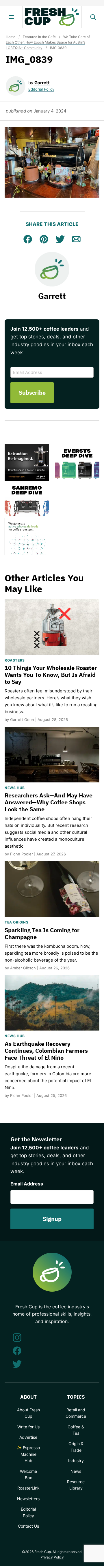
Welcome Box (28, 1474)
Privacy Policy (52, 1557)
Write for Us (28, 1426)
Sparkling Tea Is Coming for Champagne (42, 933)
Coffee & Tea (76, 1430)
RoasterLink (28, 1488)
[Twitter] (17, 1364)
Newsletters (28, 1498)
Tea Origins (17, 922)
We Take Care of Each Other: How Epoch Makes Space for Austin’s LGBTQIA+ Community (48, 42)
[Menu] (11, 17)
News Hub (15, 788)
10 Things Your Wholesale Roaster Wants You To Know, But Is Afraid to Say (51, 674)
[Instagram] (17, 1337)
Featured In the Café (39, 37)
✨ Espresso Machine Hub (28, 1454)
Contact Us (28, 1526)
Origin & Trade (75, 1446)
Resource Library (76, 1484)
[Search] (92, 17)
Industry (76, 1460)
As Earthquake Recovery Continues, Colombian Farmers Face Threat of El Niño (46, 1050)
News (75, 1471)
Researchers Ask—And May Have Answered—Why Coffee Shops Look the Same (48, 802)
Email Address (26, 1184)
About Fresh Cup (28, 1413)
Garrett (42, 82)
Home (10, 37)
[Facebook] (17, 1350)
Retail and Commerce (76, 1413)
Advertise (28, 1437)
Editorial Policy (41, 89)
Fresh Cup (52, 17)
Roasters (15, 660)
